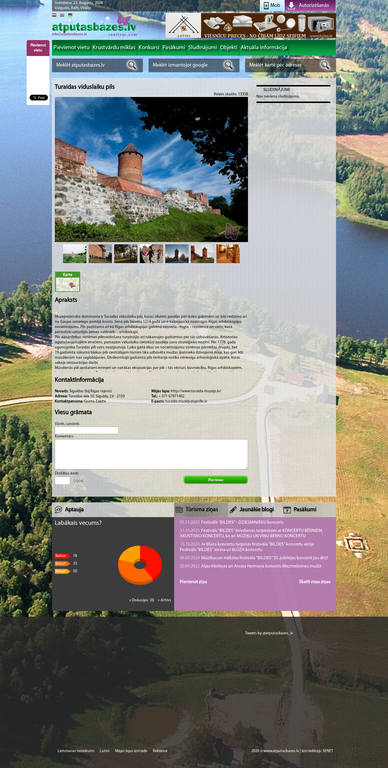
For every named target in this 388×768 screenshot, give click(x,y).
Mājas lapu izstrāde (131, 751)
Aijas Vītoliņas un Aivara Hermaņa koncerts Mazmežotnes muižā (250, 566)
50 (66, 571)
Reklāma (160, 751)
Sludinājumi (276, 90)
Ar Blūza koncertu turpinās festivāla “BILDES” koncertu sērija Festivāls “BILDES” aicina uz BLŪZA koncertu (247, 547)
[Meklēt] (132, 65)
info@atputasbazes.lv (69, 34)
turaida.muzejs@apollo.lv (186, 401)
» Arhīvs (164, 600)
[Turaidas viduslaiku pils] (74, 253)
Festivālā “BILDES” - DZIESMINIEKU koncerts (231, 522)
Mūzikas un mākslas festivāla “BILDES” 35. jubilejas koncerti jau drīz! (254, 558)
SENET (328, 751)
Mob (275, 5)
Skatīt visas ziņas (314, 582)
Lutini (104, 751)
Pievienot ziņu (193, 582)
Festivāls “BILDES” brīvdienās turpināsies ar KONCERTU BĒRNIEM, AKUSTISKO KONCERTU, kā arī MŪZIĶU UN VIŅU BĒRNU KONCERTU (251, 533)
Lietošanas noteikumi (76, 751)
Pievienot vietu (38, 48)
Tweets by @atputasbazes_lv (269, 633)
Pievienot (215, 480)
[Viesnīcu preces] (251, 37)
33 (66, 563)
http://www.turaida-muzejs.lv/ (196, 391)
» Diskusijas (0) (142, 600)
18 (66, 556)
